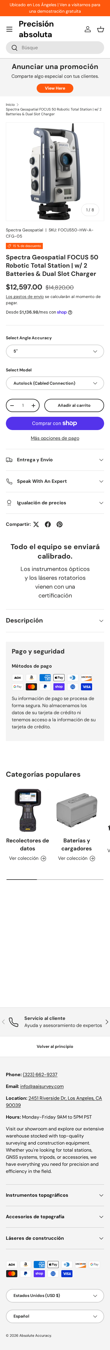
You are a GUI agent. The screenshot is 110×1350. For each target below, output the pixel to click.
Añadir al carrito (74, 405)
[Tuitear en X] (36, 524)
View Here (55, 88)
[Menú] (9, 29)
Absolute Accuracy (35, 1335)
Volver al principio (55, 1046)
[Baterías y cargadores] (77, 810)
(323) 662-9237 (40, 1074)
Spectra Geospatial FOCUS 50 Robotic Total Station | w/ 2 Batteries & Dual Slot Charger (53, 111)
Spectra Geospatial (24, 230)
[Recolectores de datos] (27, 810)
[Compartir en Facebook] (48, 524)
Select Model (19, 370)
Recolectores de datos (27, 844)
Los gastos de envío (25, 296)
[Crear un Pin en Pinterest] (59, 524)
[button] (100, 29)
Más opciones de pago (55, 438)
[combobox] (55, 47)
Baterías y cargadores (76, 844)
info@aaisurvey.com (42, 1086)
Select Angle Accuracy (29, 337)
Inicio (10, 104)
